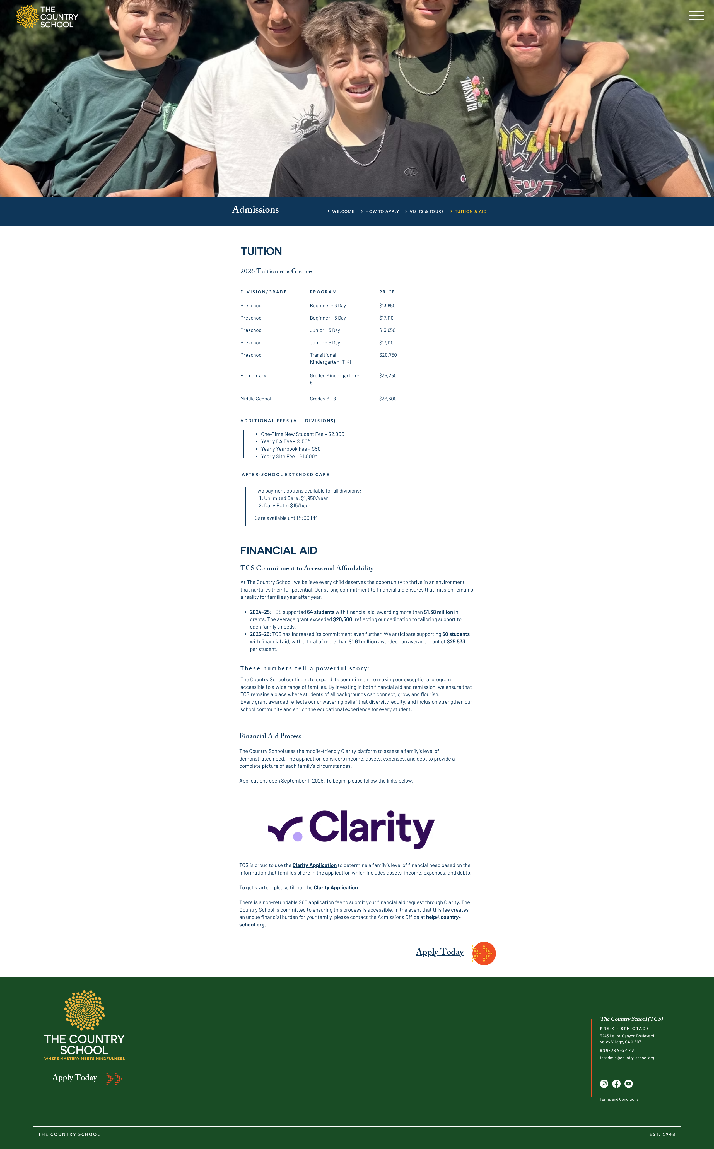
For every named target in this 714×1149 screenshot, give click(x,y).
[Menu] (696, 15)
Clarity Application (315, 865)
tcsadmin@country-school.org (627, 1057)
